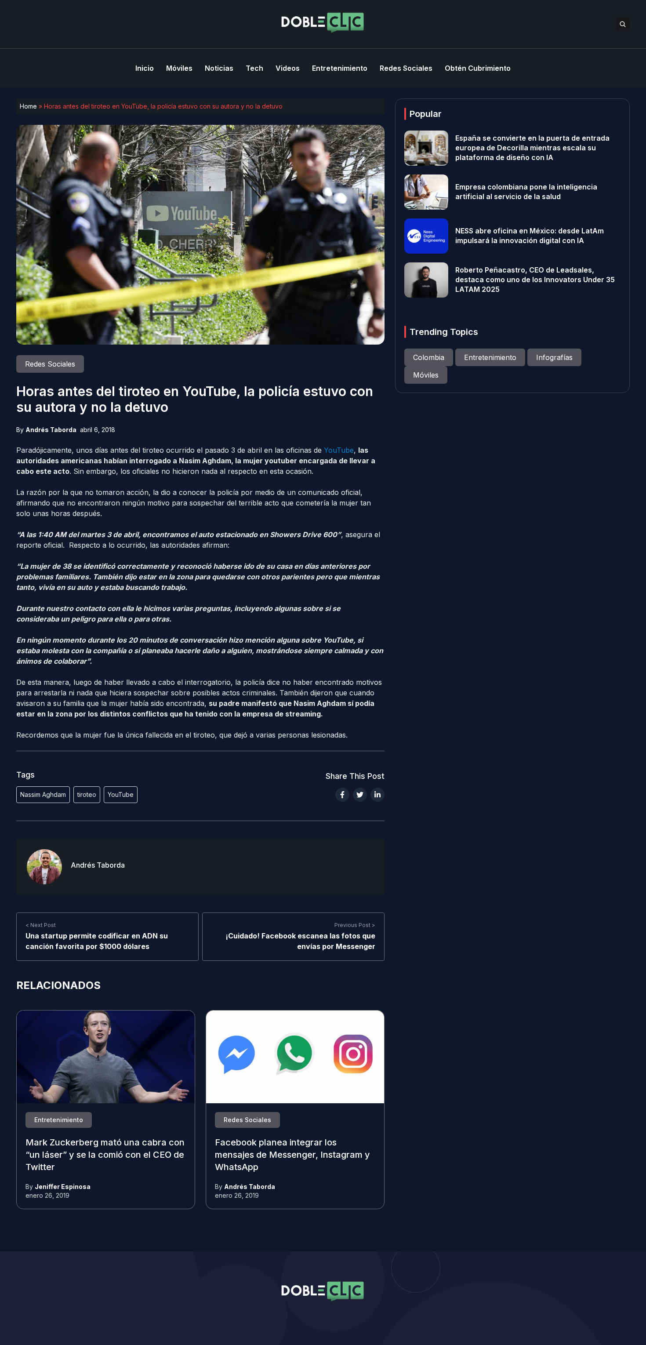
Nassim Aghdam (43, 794)
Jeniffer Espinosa (63, 1186)
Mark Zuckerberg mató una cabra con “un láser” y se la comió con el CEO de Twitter (105, 1155)
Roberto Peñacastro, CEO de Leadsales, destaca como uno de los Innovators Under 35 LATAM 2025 (535, 280)
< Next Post (40, 925)
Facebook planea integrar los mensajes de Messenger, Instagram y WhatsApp (292, 1155)
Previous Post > (354, 925)
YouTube (339, 450)
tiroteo (86, 794)
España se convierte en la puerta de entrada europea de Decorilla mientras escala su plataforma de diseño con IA (532, 148)
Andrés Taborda (50, 429)
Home (28, 106)
